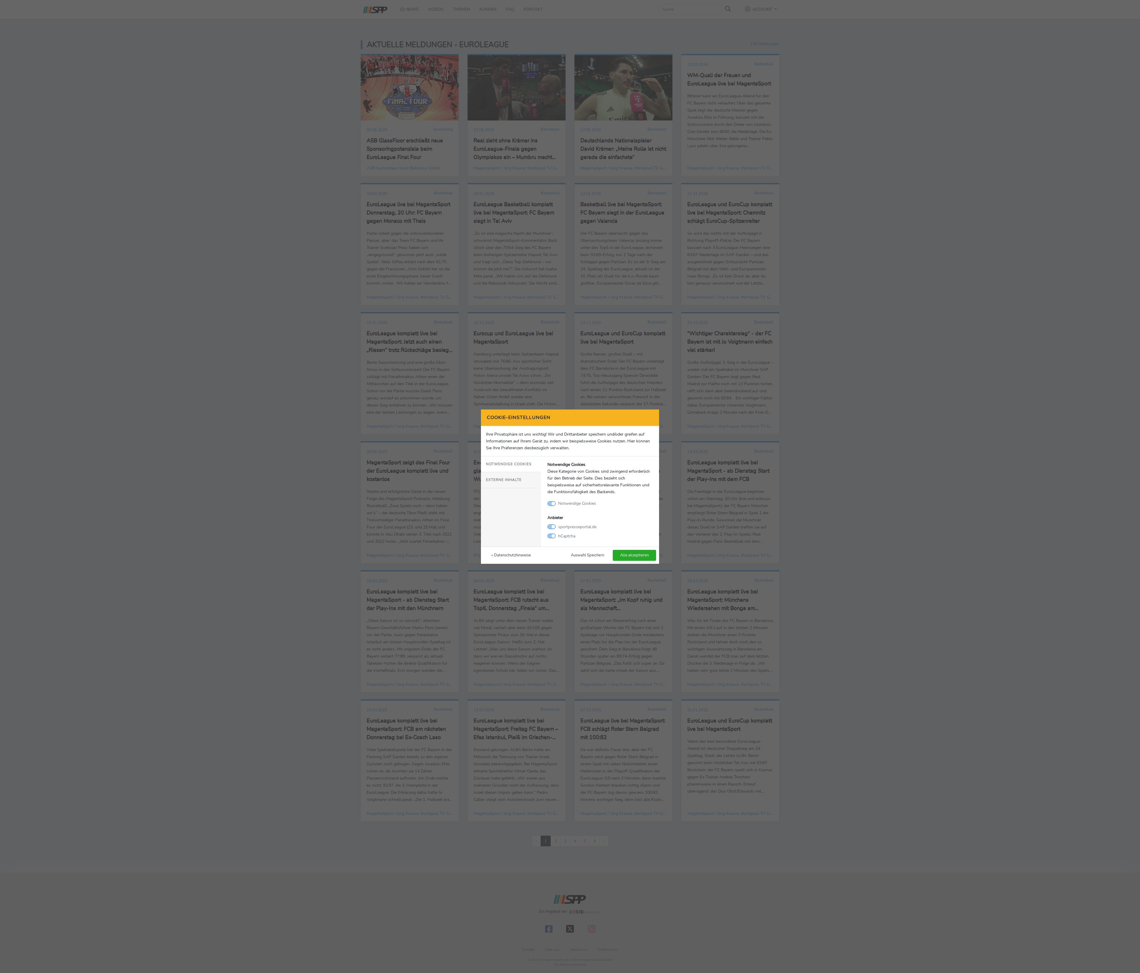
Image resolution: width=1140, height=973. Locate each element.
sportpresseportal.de (577, 527)
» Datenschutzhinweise (511, 555)
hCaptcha (566, 536)
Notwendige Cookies (508, 464)
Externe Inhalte (504, 479)
